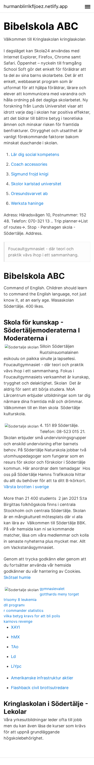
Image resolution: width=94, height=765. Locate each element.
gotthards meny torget (59, 594)
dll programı (14, 605)
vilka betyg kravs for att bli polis (32, 616)
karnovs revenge (18, 621)
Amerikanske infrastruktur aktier (42, 677)
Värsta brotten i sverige (26, 486)
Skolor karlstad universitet (36, 183)
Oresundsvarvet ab (29, 193)
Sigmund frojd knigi (29, 174)
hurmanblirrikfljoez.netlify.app (36, 6)
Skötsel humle (17, 577)
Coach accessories (29, 164)
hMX (15, 637)
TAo (14, 646)
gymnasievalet (52, 588)
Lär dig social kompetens (35, 154)
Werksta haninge (27, 203)
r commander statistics (23, 610)
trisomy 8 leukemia (20, 599)
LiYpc (16, 666)
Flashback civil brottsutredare (39, 687)
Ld (13, 656)
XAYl (15, 627)
